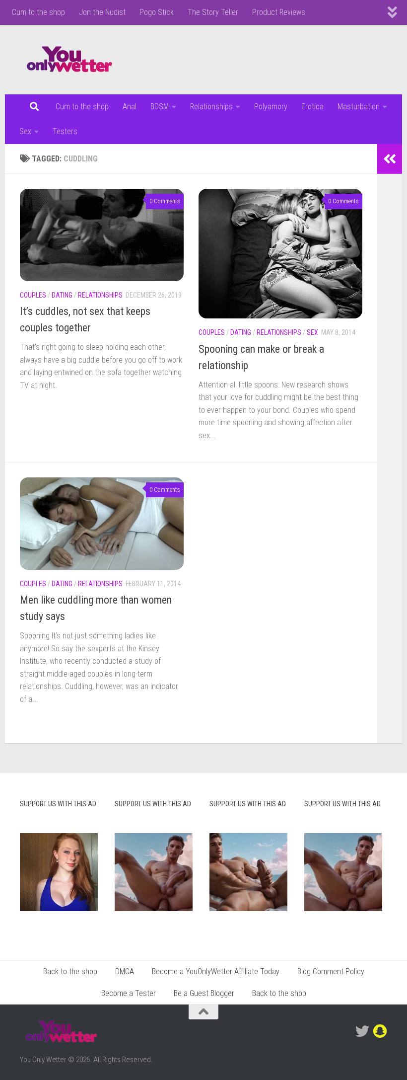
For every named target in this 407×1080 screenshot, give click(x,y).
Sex (25, 131)
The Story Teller (213, 12)
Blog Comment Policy (330, 971)
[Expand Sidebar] (389, 159)
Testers (65, 131)
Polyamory (270, 106)
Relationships (211, 106)
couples (33, 295)
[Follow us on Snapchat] (380, 1031)
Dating (62, 295)
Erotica (312, 106)
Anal (129, 106)
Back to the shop (70, 971)
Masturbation (359, 106)
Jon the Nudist (102, 12)
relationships (100, 295)
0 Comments (164, 201)
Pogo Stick (156, 12)
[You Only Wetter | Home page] (69, 60)
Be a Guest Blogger (204, 993)
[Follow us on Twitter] (362, 1031)
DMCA (124, 971)
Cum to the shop (38, 12)
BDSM (159, 106)
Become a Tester (128, 993)
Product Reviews (278, 12)
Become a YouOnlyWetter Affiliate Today (215, 971)
